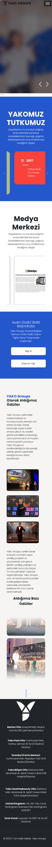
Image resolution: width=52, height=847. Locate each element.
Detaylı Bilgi (12, 66)
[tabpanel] (26, 648)
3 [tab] (22, 681)
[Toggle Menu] (47, 3)
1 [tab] (13, 681)
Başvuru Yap (28, 363)
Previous (4, 172)
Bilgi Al (28, 351)
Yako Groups (39, 838)
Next (47, 172)
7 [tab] (38, 681)
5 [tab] (30, 681)
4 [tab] (26, 681)
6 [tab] (34, 681)
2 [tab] (17, 681)
